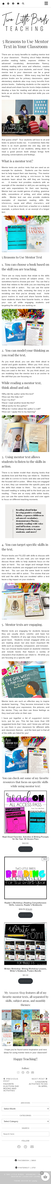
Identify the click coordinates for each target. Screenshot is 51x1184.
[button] (47, 3)
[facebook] (19, 1147)
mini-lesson (35, 176)
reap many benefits (35, 81)
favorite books (28, 87)
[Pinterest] (8, 3)
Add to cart (25, 849)
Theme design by (25, 1181)
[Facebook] (13, 3)
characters (38, 203)
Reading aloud (28, 57)
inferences (6, 203)
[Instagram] (18, 1072)
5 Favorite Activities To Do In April (38, 1082)
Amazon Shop (17, 992)
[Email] (18, 3)
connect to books (20, 478)
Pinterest (27, 1168)
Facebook (26, 1160)
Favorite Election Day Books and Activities (11, 1085)
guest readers (8, 296)
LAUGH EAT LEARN (31, 1176)
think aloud (43, 364)
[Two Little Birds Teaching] (25, 19)
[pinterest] (25, 1147)
